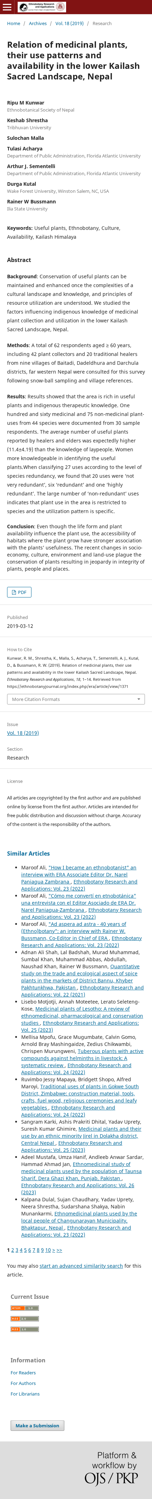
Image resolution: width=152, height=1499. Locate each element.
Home (13, 23)
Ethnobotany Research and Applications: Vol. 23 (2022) (79, 885)
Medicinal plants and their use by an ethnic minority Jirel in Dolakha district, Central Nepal (81, 1135)
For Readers (23, 1372)
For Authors (23, 1383)
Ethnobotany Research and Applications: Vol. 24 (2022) (76, 1069)
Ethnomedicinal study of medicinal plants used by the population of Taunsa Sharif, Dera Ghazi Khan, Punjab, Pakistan (81, 1171)
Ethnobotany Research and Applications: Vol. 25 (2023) (71, 1146)
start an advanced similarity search (81, 1265)
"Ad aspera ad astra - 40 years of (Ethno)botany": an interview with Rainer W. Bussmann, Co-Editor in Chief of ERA (73, 931)
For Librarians (25, 1394)
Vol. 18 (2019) (69, 23)
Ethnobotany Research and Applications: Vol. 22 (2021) (82, 991)
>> (59, 1250)
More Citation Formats (36, 699)
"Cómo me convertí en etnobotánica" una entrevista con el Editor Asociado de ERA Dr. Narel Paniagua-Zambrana (78, 902)
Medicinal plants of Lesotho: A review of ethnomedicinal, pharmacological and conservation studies (82, 1015)
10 (48, 1250)
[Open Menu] (7, 7)
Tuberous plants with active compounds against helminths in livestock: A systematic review (82, 1058)
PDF (22, 592)
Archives (38, 23)
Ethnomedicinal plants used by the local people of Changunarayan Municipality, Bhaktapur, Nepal (79, 1220)
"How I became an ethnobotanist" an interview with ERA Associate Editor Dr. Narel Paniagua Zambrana (78, 874)
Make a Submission (37, 1425)
